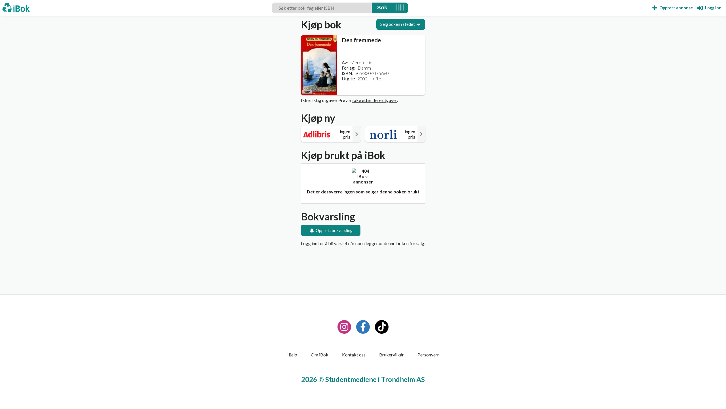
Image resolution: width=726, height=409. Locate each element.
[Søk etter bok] (382, 8)
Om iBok (319, 354)
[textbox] (322, 8)
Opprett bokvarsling (334, 230)
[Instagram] (344, 327)
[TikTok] (382, 327)
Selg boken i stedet (397, 24)
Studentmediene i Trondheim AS (375, 379)
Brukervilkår (391, 354)
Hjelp (291, 354)
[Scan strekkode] (399, 8)
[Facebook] (363, 327)
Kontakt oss (354, 354)
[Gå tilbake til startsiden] (16, 8)
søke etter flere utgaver (374, 100)
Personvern (428, 354)
